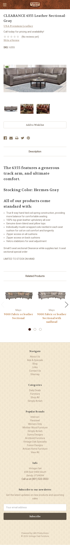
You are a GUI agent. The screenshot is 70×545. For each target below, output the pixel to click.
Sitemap (35, 374)
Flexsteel (35, 420)
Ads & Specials (35, 360)
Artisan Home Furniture (35, 448)
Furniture (35, 393)
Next (66, 304)
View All (35, 452)
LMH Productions (41, 533)
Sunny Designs (35, 434)
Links (35, 367)
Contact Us (35, 370)
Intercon (35, 417)
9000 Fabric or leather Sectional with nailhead (51, 318)
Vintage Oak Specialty (35, 441)
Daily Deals (35, 390)
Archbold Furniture (35, 438)
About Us (35, 356)
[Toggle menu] (4, 4)
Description (35, 151)
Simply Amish (35, 401)
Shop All (35, 397)
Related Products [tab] (35, 276)
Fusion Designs (35, 445)
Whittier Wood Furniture (35, 427)
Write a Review (11, 40)
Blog (35, 363)
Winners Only (35, 424)
